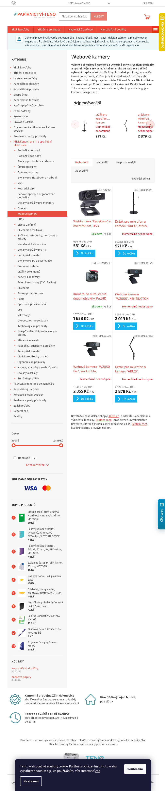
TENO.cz (114, 416)
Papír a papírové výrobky (29, 106)
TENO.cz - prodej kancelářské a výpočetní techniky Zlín (111, 740)
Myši (20, 183)
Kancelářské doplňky (26, 84)
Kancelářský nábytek (26, 389)
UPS (20, 310)
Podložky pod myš (29, 150)
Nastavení (30, 781)
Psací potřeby (22, 111)
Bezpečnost (21, 95)
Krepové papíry (21, 676)
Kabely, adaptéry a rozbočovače (37, 368)
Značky (18, 416)
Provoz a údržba (23, 122)
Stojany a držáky (28, 373)
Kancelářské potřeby (26, 89)
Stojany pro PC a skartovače (35, 261)
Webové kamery (27, 214)
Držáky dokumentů (29, 272)
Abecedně (81, 171)
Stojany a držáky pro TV (32, 250)
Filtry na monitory (28, 172)
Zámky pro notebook (30, 293)
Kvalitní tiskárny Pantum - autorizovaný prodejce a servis (83, 744)
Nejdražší (102, 162)
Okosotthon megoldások (33, 321)
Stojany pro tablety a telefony (36, 161)
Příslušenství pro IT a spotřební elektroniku (33, 143)
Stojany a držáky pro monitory (36, 203)
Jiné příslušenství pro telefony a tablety (37, 333)
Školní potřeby (22, 68)
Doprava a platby (79, 3)
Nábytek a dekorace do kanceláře (34, 384)
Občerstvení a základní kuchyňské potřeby (34, 129)
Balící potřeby (22, 406)
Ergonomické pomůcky (31, 362)
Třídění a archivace (25, 73)
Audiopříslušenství (29, 351)
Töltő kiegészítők (28, 379)
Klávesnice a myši (28, 340)
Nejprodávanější (126, 162)
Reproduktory (26, 189)
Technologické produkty (32, 326)
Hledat (99, 16)
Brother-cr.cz (104, 420)
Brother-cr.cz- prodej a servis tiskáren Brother (48, 740)
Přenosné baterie (28, 266)
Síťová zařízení (27, 225)
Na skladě (26, 458)
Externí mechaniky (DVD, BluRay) (37, 282)
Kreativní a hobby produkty (30, 136)
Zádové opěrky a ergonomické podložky (36, 196)
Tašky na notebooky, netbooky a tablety (37, 237)
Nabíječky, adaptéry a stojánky (36, 346)
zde (97, 771)
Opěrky (22, 208)
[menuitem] (20, 29)
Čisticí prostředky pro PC (33, 357)
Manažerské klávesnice (32, 244)
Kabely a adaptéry (29, 277)
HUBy (21, 219)
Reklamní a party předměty (30, 400)
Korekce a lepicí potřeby (29, 395)
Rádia (21, 299)
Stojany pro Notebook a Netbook (37, 178)
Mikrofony (24, 315)
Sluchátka (23, 288)
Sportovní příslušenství (32, 304)
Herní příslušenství (29, 255)
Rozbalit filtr (35, 465)
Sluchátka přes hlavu (30, 230)
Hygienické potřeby (25, 78)
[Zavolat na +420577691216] (17, 3)
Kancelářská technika (26, 100)
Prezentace (21, 117)
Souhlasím (135, 769)
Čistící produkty (27, 167)
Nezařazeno (21, 411)
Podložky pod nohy (29, 156)
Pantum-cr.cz (139, 424)
